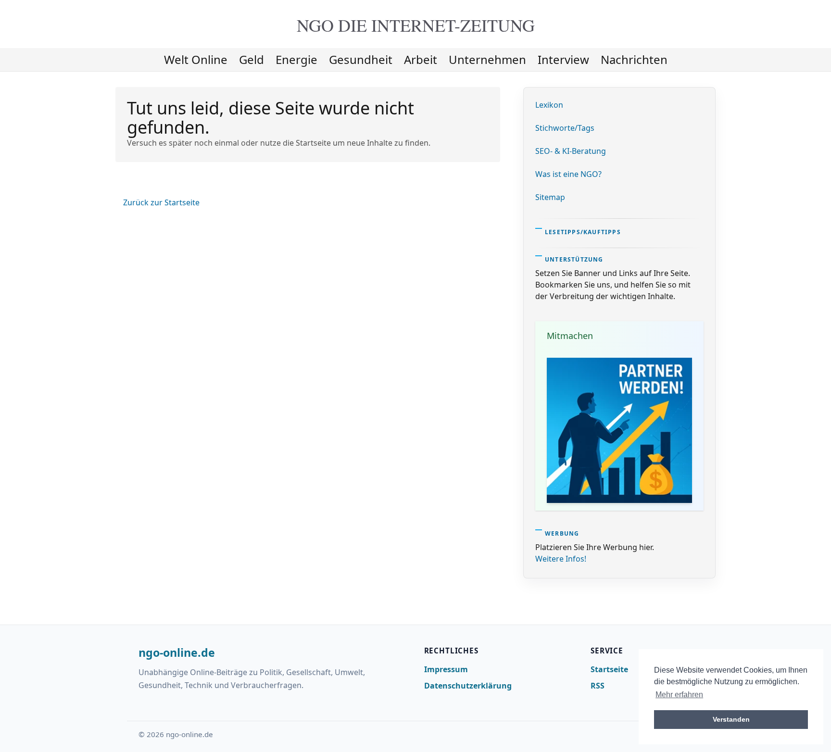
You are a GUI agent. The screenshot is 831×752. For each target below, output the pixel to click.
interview (563, 59)
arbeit (420, 59)
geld (251, 59)
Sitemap (550, 197)
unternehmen (487, 59)
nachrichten (634, 59)
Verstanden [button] (731, 719)
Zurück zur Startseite (161, 202)
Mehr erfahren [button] (679, 694)
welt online (195, 59)
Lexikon (549, 105)
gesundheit (360, 59)
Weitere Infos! (560, 558)
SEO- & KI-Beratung (570, 151)
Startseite (609, 669)
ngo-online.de (176, 653)
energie (296, 59)
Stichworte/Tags (564, 128)
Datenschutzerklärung (468, 685)
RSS (597, 685)
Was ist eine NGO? (568, 174)
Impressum (446, 669)
